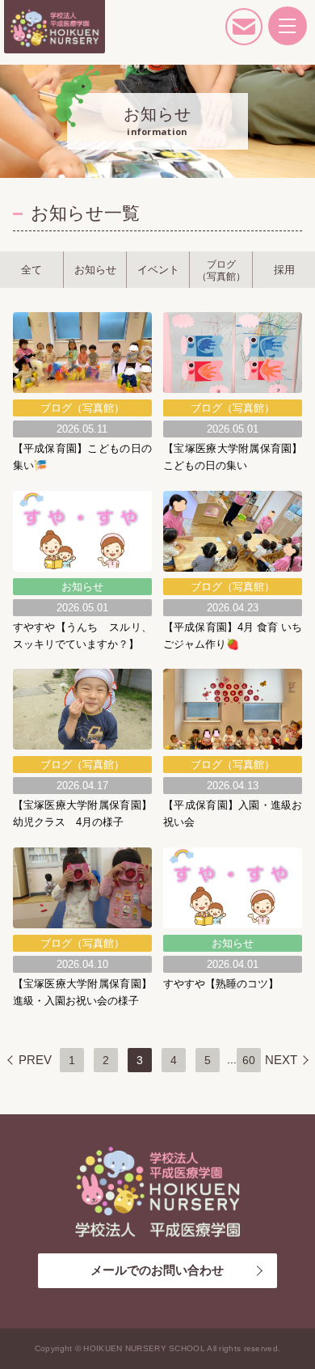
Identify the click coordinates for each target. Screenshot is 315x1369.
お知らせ (95, 270)
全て (31, 270)
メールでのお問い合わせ (157, 1270)
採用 (284, 270)
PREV (35, 1060)
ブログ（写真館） (221, 270)
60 (248, 1060)
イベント (158, 270)
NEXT (281, 1060)
